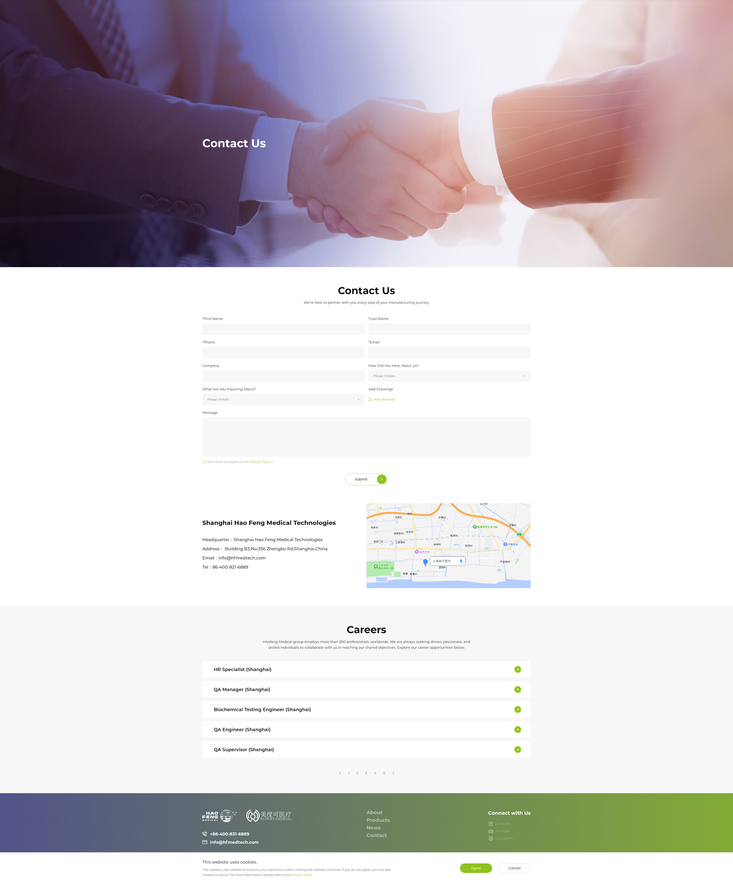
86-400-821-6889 (230, 567)
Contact (377, 835)
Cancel (515, 868)
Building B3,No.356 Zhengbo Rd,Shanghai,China (276, 548)
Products (378, 820)
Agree (476, 868)
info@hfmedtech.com (242, 558)
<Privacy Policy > (261, 462)
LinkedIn (502, 824)
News (374, 828)
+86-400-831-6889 (229, 834)
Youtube (502, 831)
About (375, 812)
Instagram (504, 838)
